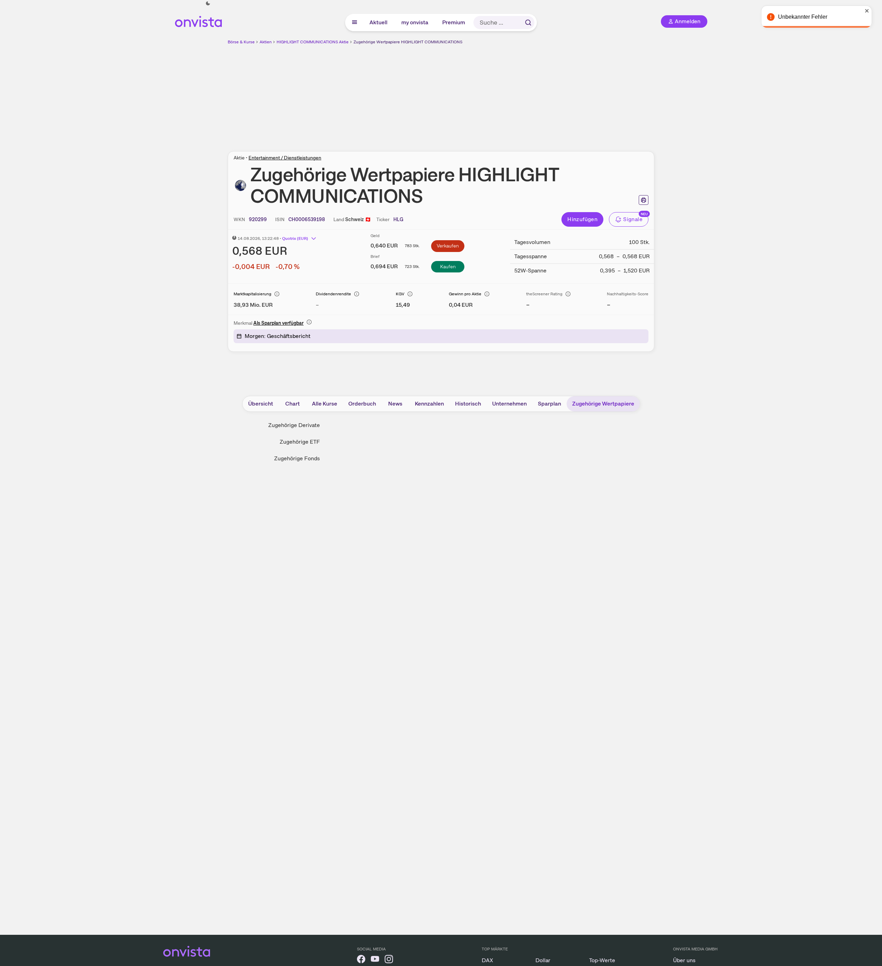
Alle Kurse (324, 403)
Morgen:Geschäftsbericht (278, 336)
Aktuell (379, 22)
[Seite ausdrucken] (643, 200)
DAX (487, 960)
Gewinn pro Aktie (465, 294)
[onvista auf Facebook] (361, 960)
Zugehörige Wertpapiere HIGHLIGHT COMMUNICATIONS (407, 42)
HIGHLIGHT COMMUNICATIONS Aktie (313, 42)
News (395, 403)
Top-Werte (602, 960)
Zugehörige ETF (300, 441)
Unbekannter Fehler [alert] (807, 17)
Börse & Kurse (241, 42)
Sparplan (549, 403)
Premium (454, 22)
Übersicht (260, 403)
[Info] (276, 294)
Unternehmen (509, 403)
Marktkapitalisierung (252, 294)
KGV (400, 294)
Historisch (468, 403)
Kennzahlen (429, 403)
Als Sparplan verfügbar (278, 323)
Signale (633, 219)
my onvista (415, 22)
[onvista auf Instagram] (389, 960)
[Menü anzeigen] (354, 22)
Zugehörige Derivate (294, 425)
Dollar (542, 960)
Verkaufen (448, 246)
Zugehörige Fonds (297, 458)
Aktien (266, 42)
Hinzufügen (582, 219)
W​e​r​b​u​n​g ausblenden (501, 94)
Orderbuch (362, 403)
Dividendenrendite (333, 294)
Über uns (684, 960)
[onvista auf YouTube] (375, 960)
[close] (871, 11)
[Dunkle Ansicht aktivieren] (208, 3)
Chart (292, 403)
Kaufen (448, 266)
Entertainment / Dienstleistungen (284, 158)
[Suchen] (528, 22)
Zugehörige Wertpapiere (603, 403)
